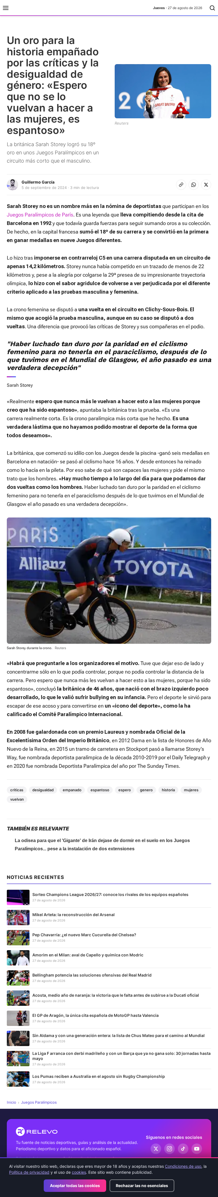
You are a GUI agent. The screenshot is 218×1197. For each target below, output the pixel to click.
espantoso (100, 790)
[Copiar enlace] (181, 185)
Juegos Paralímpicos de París (40, 215)
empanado (72, 790)
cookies (79, 1172)
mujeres (191, 790)
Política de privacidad (29, 1172)
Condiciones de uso (183, 1166)
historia (168, 790)
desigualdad (43, 790)
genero (146, 790)
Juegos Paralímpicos (39, 1102)
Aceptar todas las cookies (75, 1185)
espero (124, 790)
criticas (16, 790)
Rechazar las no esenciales (142, 1185)
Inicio (11, 1102)
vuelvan (17, 799)
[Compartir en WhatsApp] (193, 185)
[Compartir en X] (206, 185)
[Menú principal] (5, 8)
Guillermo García (38, 182)
